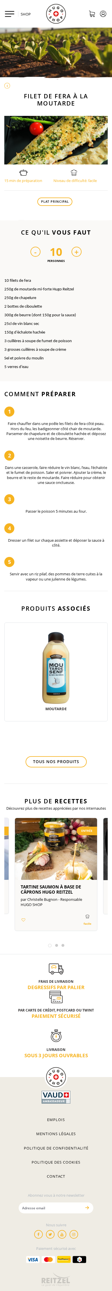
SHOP (26, 14)
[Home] (56, 13)
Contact (56, 1176)
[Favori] (23, 919)
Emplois (56, 1119)
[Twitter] (50, 1234)
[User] (103, 14)
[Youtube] (62, 1234)
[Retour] (56, 86)
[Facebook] (38, 1234)
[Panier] (91, 14)
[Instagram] (73, 1234)
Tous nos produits (56, 761)
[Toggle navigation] (9, 14)
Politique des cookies (56, 1162)
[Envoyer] (87, 1207)
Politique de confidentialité (56, 1148)
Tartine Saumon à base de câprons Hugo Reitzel (51, 889)
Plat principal (55, 201)
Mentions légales (56, 1133)
